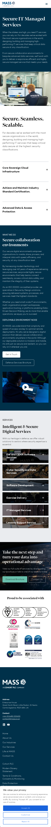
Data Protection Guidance (10, 784)
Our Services (8, 747)
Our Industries (9, 742)
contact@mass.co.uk (11, 719)
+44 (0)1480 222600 (11, 716)
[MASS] (14, 683)
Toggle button (43, 454)
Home (5, 733)
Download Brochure (15, 579)
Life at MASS (8, 751)
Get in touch (11, 354)
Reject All (25, 822)
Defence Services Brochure (18, 362)
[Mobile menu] (47, 4)
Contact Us (37, 579)
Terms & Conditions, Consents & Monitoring (13, 777)
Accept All (25, 808)
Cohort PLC (8, 764)
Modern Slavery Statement (9, 770)
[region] (25, 806)
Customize (25, 815)
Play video (25, 387)
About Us (7, 738)
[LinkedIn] (3, 724)
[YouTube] (8, 724)
